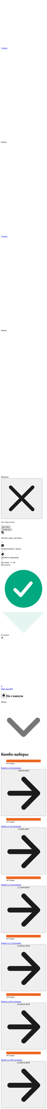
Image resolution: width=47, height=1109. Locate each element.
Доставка (5, 527)
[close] (21, 498)
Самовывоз (6, 530)
